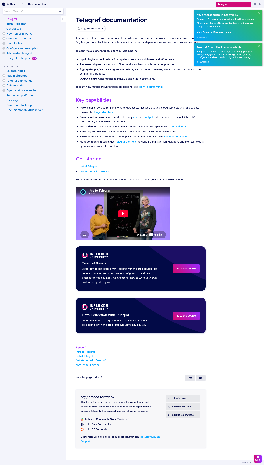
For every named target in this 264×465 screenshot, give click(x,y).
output (149, 117)
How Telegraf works (19, 34)
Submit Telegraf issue (183, 415)
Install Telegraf (16, 24)
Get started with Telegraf (94, 171)
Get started (13, 29)
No (200, 378)
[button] (3, 33)
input (136, 117)
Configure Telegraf (18, 38)
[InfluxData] (12, 4)
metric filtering (178, 126)
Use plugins (14, 43)
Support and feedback (97, 397)
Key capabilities (94, 100)
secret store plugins (176, 136)
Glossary (12, 100)
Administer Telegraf (19, 53)
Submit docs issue (181, 406)
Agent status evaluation (21, 90)
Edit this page (179, 398)
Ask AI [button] (258, 460)
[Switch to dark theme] (260, 4)
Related (80, 347)
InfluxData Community (98, 424)
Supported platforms (19, 95)
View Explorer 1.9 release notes (214, 32)
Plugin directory (17, 76)
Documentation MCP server (24, 110)
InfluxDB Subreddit (96, 429)
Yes (190, 378)
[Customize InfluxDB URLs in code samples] (255, 4)
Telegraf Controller (126, 141)
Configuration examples (22, 48)
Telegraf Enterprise (18, 58)
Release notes (15, 71)
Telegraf (11, 19)
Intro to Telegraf (85, 351)
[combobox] (33, 11)
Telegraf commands (19, 80)
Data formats (14, 85)
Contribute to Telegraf (20, 105)
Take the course (186, 268)
